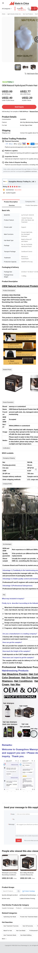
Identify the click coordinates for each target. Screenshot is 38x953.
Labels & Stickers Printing (27, 898)
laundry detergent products (10, 895)
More (3, 939)
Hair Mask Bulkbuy (26, 935)
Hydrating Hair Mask (10, 917)
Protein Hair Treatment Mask (28, 917)
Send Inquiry (19, 107)
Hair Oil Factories (28, 926)
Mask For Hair (8, 930)
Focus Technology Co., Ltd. (25, 945)
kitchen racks (6, 898)
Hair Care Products (28, 14)
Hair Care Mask (20, 930)
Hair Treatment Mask (10, 935)
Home (3, 14)
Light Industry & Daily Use (14, 14)
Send (18, 840)
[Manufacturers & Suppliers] (19, 3)
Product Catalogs (29, 891)
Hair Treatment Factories (11, 926)
